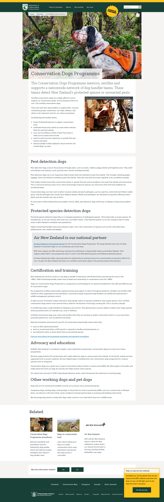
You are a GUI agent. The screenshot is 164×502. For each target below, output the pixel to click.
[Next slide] (129, 114)
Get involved (78, 7)
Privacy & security (117, 494)
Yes (63, 470)
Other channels (111, 484)
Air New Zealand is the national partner (49, 244)
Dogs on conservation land (67, 435)
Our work (90, 7)
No (77, 470)
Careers (61, 494)
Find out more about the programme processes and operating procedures (60, 336)
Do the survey (141, 490)
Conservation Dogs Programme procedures (41, 435)
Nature (68, 7)
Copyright (96, 494)
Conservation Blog (70, 484)
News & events (69, 494)
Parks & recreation (55, 7)
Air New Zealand (92, 434)
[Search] (139, 7)
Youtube (97, 484)
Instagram (85, 484)
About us (79, 494)
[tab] (105, 129)
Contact (86, 494)
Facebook (55, 484)
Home (32, 14)
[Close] (157, 470)
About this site (105, 494)
